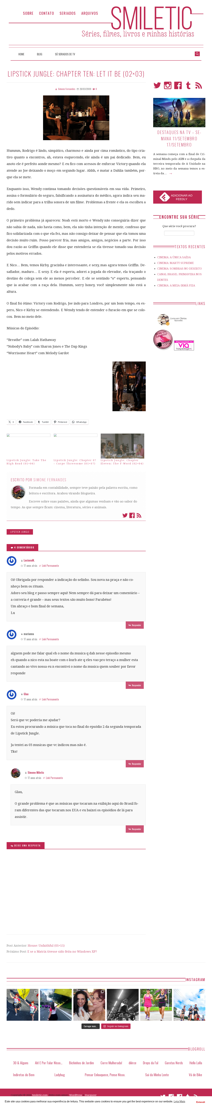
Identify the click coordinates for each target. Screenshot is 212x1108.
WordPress (75, 1095)
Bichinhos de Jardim (81, 1062)
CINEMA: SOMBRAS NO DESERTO (179, 268)
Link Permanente (50, 566)
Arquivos (89, 13)
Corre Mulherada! (111, 1062)
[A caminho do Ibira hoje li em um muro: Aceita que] (156, 1005)
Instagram (167, 87)
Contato (46, 13)
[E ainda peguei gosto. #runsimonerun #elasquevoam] (123, 1005)
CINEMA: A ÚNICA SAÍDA (174, 257)
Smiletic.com (40, 1095)
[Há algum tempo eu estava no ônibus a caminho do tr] (22, 1005)
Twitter (125, 515)
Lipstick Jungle (20, 531)
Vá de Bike (195, 1074)
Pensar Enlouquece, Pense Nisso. (105, 1074)
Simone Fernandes (50, 479)
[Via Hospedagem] (184, 349)
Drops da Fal (150, 1062)
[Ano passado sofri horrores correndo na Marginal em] (189, 1005)
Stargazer (91, 1095)
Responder (136, 625)
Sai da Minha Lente (157, 1074)
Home (21, 54)
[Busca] (197, 53)
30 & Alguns (20, 1062)
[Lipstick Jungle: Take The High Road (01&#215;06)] (28, 446)
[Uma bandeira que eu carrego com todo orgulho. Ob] (56, 1005)
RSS (198, 87)
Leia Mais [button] (179, 1101)
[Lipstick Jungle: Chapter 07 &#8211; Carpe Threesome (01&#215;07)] (75, 446)
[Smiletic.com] (106, 27)
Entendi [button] (200, 1102)
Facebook (132, 515)
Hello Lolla (195, 1062)
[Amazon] (171, 327)
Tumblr (188, 87)
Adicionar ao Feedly (181, 197)
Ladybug (59, 1074)
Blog (39, 54)
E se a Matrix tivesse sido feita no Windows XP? (62, 951)
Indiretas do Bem (23, 1074)
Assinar (139, 515)
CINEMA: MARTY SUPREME (175, 263)
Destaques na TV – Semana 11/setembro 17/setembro (179, 138)
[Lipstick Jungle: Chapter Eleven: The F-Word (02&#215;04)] (122, 446)
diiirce (132, 1062)
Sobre (28, 13)
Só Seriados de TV (65, 54)
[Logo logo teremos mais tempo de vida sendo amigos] (89, 1005)
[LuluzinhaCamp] (163, 349)
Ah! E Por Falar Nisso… (48, 1062)
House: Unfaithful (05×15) (46, 945)
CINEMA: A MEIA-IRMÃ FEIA (176, 285)
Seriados (68, 13)
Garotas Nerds (174, 1062)
